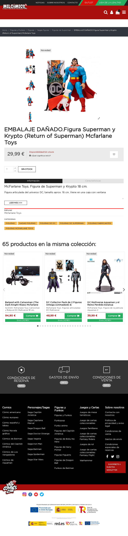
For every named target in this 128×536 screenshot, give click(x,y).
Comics (6, 407)
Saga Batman (35, 449)
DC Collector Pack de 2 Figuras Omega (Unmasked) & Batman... (64, 305)
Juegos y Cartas (89, 407)
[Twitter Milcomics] (42, 494)
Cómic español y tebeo (11, 424)
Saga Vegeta (34, 439)
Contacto (72, 3)
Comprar (30, 316)
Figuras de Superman (72, 223)
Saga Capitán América (35, 413)
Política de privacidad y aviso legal (114, 423)
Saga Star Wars (35, 460)
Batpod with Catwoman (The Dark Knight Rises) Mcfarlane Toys (22, 305)
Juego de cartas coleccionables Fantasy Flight (88, 452)
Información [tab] (33, 181)
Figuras (10, 223)
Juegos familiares (89, 428)
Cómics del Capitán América (12, 445)
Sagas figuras (27, 223)
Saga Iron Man (35, 444)
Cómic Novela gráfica (9, 432)
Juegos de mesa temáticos (88, 413)
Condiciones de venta (113, 432)
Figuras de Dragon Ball (64, 461)
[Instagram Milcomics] (24, 494)
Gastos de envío (113, 439)
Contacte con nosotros (112, 413)
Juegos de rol (87, 444)
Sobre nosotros (56, 3)
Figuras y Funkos (60, 409)
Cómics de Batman (12, 439)
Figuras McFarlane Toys (19, 228)
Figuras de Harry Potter (62, 448)
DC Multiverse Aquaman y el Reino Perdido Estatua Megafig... (103, 305)
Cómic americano (11, 412)
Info (21, 386)
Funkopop (59, 421)
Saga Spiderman (36, 454)
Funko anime (61, 426)
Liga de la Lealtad (110, 3)
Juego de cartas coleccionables (88, 422)
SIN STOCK (26, 169)
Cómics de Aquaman (7, 461)
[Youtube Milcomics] (36, 494)
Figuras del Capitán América (64, 432)
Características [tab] (93, 181)
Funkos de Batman (64, 468)
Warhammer (86, 461)
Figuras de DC (48, 223)
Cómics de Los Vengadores (10, 453)
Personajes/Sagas (39, 407)
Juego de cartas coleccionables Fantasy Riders (88, 436)
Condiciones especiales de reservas (112, 447)
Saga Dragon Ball (36, 428)
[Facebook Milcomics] (30, 494)
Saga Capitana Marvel (35, 422)
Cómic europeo (10, 418)
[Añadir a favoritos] (114, 154)
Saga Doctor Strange (38, 434)
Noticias (40, 3)
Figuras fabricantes (99, 223)
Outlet (89, 3)
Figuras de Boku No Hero (64, 440)
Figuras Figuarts (62, 455)
